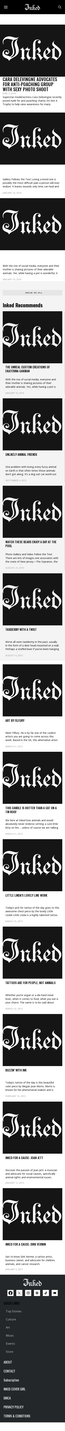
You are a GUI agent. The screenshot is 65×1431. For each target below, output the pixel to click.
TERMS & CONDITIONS (17, 1416)
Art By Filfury (14, 720)
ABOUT (8, 1362)
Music (10, 1335)
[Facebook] (10, 1293)
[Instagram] (28, 1293)
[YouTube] (55, 1293)
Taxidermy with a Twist (21, 629)
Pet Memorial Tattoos (24, 169)
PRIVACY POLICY (13, 1407)
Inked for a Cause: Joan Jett (24, 1157)
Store (9, 1352)
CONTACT (9, 1371)
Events (10, 1344)
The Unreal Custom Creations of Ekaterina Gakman (32, 258)
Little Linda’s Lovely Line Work (26, 895)
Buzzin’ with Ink (16, 1070)
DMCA (7, 1398)
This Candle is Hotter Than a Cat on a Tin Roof (31, 810)
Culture (11, 1319)
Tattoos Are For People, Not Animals (30, 982)
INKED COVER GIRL (15, 1389)
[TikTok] (46, 1293)
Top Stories (13, 1311)
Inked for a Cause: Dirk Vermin (25, 1244)
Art (8, 1327)
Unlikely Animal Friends (21, 454)
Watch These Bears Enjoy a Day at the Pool (31, 544)
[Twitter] (19, 1293)
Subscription (11, 1380)
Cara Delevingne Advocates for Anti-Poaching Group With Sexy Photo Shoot (30, 84)
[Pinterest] (37, 1293)
